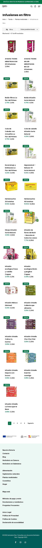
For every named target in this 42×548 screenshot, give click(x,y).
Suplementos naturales (11, 474)
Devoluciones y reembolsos (13, 502)
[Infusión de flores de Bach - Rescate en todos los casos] (30, 217)
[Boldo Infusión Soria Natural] (30, 85)
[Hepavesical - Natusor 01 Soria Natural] (30, 152)
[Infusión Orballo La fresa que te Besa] (11, 391)
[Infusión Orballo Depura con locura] (11, 358)
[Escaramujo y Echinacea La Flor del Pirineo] (11, 152)
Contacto (6, 453)
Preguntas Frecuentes (11, 505)
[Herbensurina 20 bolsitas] (11, 186)
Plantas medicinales (21, 19)
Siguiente (31, 423)
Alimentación (7, 471)
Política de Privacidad (11, 516)
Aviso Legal (7, 512)
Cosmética (7, 481)
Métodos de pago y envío (12, 499)
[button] (39, 6)
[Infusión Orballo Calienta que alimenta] (30, 290)
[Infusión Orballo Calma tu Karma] (11, 324)
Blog (4, 457)
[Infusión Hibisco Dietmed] (11, 290)
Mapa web (6, 492)
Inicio (4, 19)
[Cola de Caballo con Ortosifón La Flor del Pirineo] (11, 116)
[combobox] (28, 29)
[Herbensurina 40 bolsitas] (30, 186)
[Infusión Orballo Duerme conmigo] (30, 358)
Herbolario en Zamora (11, 460)
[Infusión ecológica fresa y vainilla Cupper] (11, 254)
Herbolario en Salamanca (12, 464)
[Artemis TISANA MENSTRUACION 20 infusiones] (11, 46)
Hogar (5, 484)
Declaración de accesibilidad (13, 522)
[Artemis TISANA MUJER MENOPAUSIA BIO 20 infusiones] (30, 46)
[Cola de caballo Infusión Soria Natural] (30, 116)
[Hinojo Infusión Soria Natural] (11, 217)
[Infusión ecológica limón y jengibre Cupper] (30, 254)
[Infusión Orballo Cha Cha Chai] (30, 324)
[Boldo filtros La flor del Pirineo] (11, 85)
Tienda (10, 19)
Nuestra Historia (9, 450)
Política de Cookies (10, 519)
